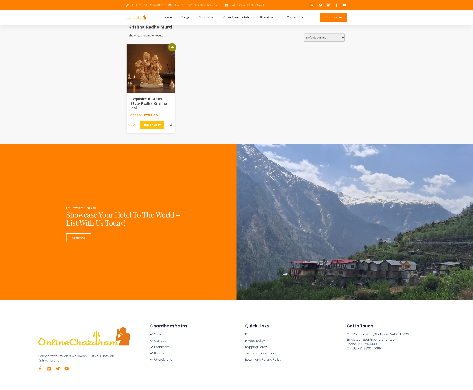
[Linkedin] (49, 368)
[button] (312, 5)
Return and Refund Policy (263, 359)
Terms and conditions (261, 353)
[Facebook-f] (40, 368)
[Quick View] (134, 125)
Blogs (185, 17)
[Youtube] (66, 368)
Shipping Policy (256, 347)
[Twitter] (58, 368)
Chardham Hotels (236, 17)
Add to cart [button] (152, 125)
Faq (248, 334)
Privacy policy (255, 341)
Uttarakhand (268, 17)
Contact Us (295, 17)
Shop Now (206, 17)
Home (167, 17)
